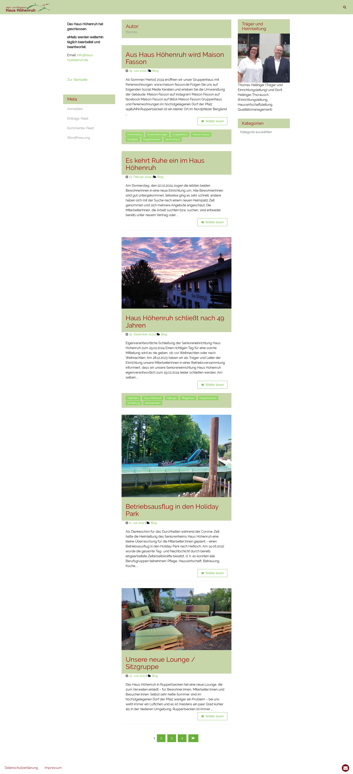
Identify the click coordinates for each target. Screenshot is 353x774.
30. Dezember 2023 (142, 334)
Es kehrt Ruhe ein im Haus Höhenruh (165, 164)
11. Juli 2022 (136, 523)
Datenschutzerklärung (21, 768)
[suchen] (345, 7)
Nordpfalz (132, 139)
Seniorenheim (153, 403)
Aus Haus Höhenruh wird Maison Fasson (175, 58)
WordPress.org (78, 138)
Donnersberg (134, 134)
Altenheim (133, 398)
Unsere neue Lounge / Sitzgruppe (160, 663)
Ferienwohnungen (157, 134)
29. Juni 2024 (137, 70)
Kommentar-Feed (80, 128)
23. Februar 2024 (140, 177)
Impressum (53, 768)
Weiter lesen (214, 121)
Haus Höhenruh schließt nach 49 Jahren (175, 321)
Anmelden (75, 109)
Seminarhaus (172, 139)
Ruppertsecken (151, 139)
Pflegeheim (188, 398)
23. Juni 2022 (137, 675)
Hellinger (171, 398)
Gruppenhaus (180, 134)
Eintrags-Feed (77, 118)
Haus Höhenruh (153, 398)
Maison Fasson (201, 134)
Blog (155, 70)
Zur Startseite (77, 80)
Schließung (133, 403)
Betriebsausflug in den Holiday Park (172, 510)
